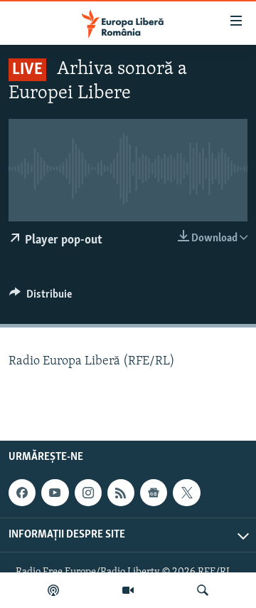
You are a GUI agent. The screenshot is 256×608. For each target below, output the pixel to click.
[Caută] (202, 590)
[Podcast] (53, 590)
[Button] (40, 297)
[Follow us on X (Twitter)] (186, 493)
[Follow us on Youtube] (54, 493)
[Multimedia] (128, 590)
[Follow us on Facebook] (22, 493)
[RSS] (120, 493)
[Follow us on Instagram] (88, 493)
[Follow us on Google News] (153, 493)
